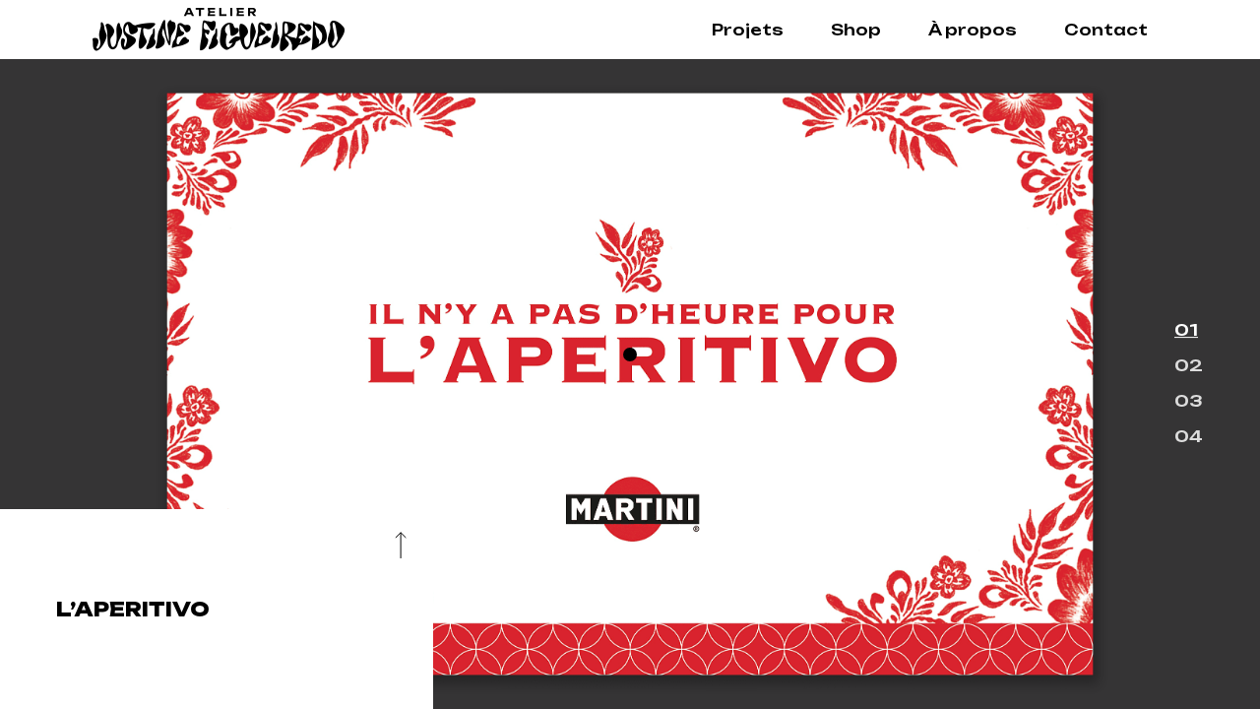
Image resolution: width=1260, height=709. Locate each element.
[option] (630, 384)
